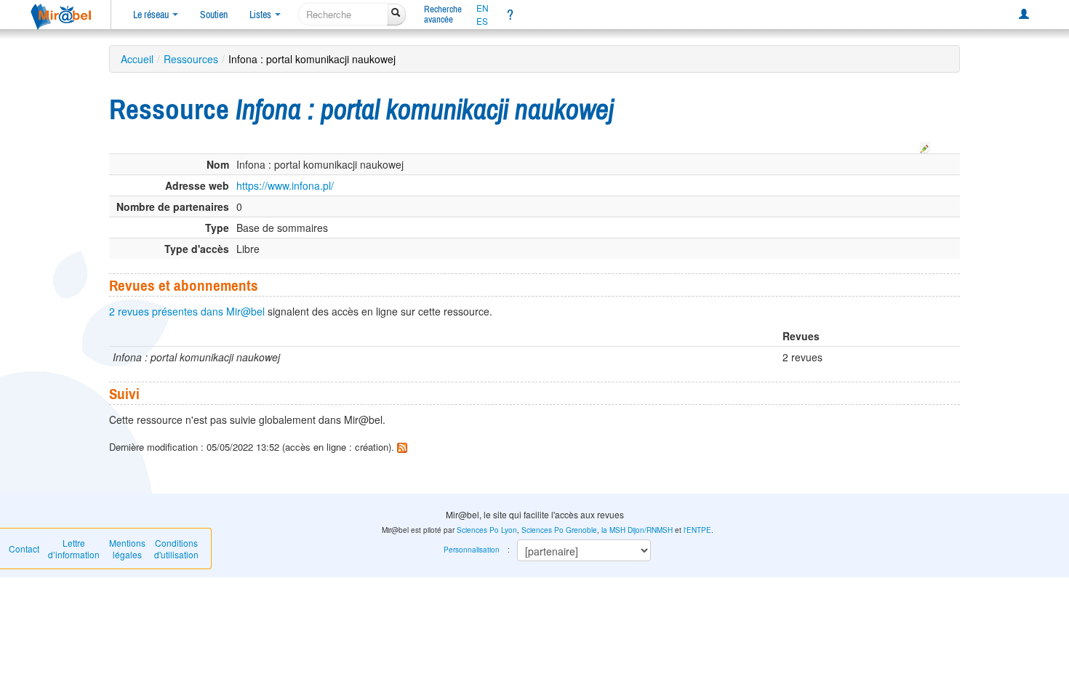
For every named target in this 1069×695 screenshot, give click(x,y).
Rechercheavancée (443, 14)
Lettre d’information (74, 549)
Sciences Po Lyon (487, 530)
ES (482, 21)
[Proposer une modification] (925, 145)
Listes (261, 14)
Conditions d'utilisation (176, 549)
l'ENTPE (697, 530)
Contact (24, 548)
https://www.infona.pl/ (285, 185)
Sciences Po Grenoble (559, 530)
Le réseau (152, 14)
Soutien (214, 14)
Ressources (191, 59)
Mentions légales (127, 549)
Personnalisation (472, 550)
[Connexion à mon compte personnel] (1024, 14)
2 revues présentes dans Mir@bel (187, 311)
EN (482, 8)
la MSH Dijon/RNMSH (637, 530)
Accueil (137, 59)
